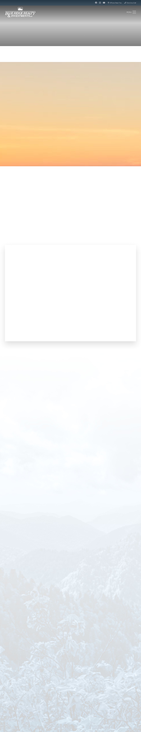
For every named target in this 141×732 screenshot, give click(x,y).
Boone (112, 718)
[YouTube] (104, 3)
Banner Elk (81, 701)
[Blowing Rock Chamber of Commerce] (26, 605)
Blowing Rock (82, 718)
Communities (53, 707)
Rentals (19, 709)
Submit (63, 315)
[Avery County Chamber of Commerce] (115, 605)
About (7, 707)
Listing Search (10, 709)
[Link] (73, 702)
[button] (131, 12)
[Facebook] (96, 3)
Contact (27, 709)
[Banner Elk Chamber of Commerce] (70, 438)
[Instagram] (100, 3)
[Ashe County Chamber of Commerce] (115, 438)
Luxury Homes (30, 707)
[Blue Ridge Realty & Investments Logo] (20, 12)
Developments (42, 707)
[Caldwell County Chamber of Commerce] (70, 605)
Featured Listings (17, 707)
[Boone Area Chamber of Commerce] (26, 438)
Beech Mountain (117, 701)
